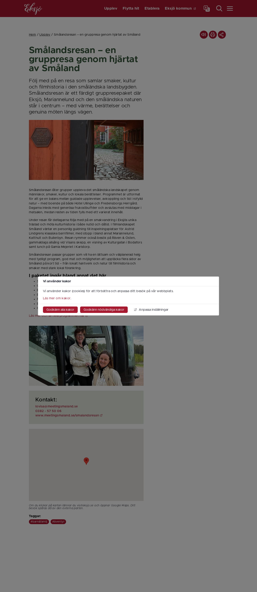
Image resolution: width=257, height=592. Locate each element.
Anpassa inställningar (153, 309)
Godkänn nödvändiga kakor (104, 309)
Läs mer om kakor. (57, 298)
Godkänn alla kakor (60, 309)
